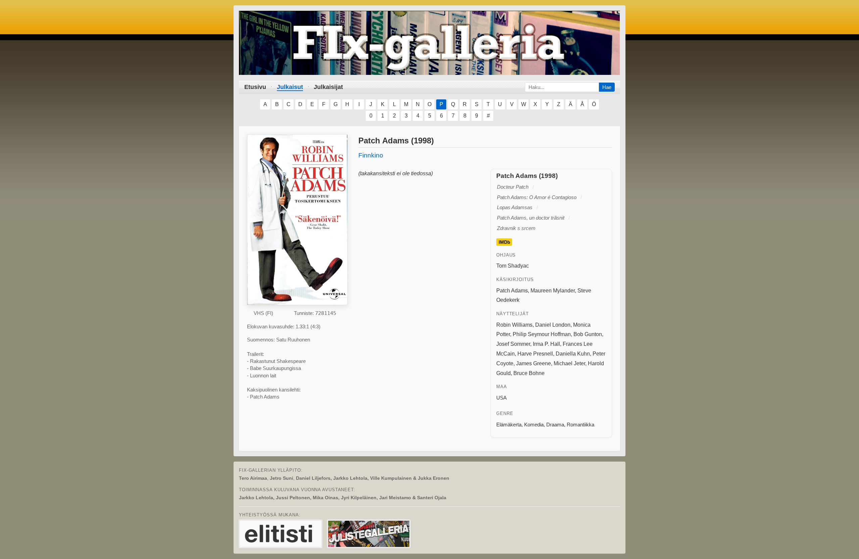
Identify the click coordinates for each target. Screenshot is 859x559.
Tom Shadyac (512, 266)
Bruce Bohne (529, 373)
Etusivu (255, 87)
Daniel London (552, 325)
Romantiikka (580, 424)
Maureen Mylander (552, 290)
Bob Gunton (587, 334)
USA (501, 398)
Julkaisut (290, 87)
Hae (606, 87)
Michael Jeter (569, 363)
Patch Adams (512, 290)
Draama (555, 424)
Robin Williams (514, 325)
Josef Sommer (513, 344)
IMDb (504, 242)
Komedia (534, 424)
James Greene (533, 363)
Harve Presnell (535, 354)
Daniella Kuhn (573, 354)
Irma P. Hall (546, 344)
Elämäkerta (508, 424)
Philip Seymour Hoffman (542, 334)
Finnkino (370, 155)
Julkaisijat (328, 87)
